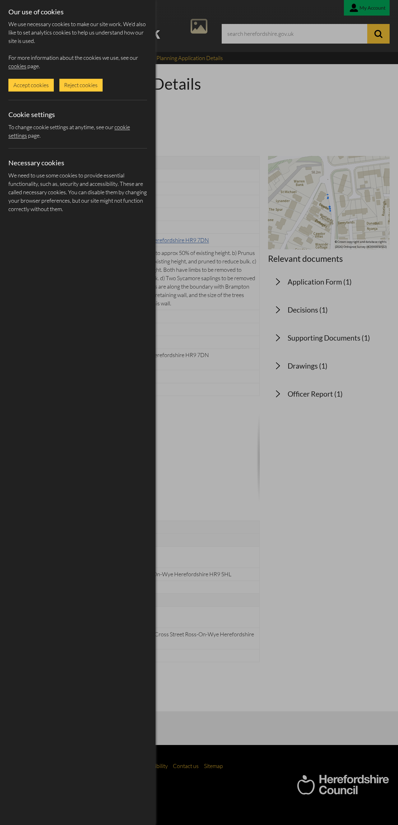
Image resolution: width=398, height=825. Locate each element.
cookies (17, 66)
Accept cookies (31, 85)
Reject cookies (81, 85)
